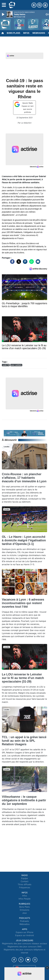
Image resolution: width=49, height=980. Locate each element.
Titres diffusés (24, 884)
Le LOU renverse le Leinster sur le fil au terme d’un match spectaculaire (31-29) (23, 678)
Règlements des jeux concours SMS (24, 946)
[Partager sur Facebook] (12, 263)
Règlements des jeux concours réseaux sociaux (24, 943)
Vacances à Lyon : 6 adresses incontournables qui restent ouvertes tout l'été (23, 603)
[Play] (3, 14)
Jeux (24, 913)
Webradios (38, 33)
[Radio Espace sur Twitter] (20, 959)
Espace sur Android (24, 935)
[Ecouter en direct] (33, 5)
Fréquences (24, 887)
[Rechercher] (39, 5)
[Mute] (47, 14)
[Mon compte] (45, 5)
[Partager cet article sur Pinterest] (24, 263)
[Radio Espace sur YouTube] (28, 959)
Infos (26, 33)
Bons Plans (13, 33)
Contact (24, 881)
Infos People (24, 898)
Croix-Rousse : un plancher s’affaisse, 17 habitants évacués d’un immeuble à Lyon (24, 477)
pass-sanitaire (16, 365)
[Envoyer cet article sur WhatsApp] (31, 263)
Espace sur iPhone (24, 932)
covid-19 (6, 365)
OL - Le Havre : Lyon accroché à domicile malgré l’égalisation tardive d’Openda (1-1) (24, 540)
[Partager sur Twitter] (18, 263)
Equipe (24, 878)
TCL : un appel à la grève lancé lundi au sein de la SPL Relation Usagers (24, 740)
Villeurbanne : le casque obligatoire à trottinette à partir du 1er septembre (24, 800)
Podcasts (24, 921)
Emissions (24, 910)
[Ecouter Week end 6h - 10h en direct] (24, 433)
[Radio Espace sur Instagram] (35, 959)
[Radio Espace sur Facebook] (14, 959)
